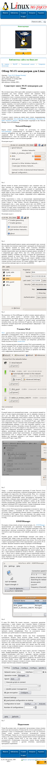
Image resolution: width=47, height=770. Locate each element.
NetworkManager (18, 119)
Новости (5, 13)
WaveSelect (40, 119)
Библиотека (14, 13)
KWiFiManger (32, 119)
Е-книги (23, 13)
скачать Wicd (21, 341)
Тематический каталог (28, 64)
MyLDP (15, 64)
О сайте (23, 17)
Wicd (25, 119)
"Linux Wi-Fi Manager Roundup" (17, 75)
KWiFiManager (40, 525)
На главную (5, 64)
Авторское (32, 13)
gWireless (15, 120)
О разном (41, 13)
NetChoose (9, 120)
